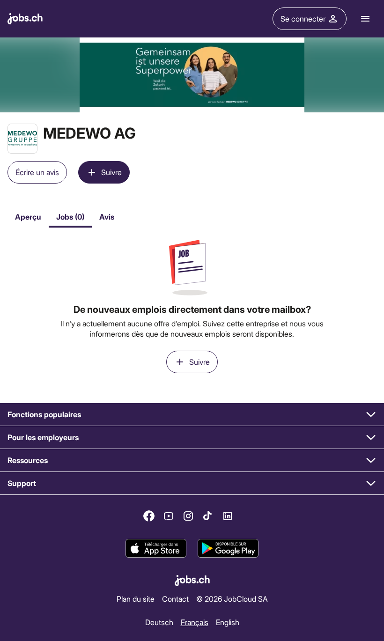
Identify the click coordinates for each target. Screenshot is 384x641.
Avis (106, 216)
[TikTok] (208, 516)
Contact (175, 598)
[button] (192, 414)
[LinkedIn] (228, 516)
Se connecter (303, 18)
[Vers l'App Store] (156, 548)
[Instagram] (188, 516)
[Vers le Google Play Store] (228, 548)
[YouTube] (168, 516)
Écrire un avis (37, 172)
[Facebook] (149, 516)
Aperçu (28, 216)
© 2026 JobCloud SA (232, 598)
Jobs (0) (70, 216)
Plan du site (136, 598)
